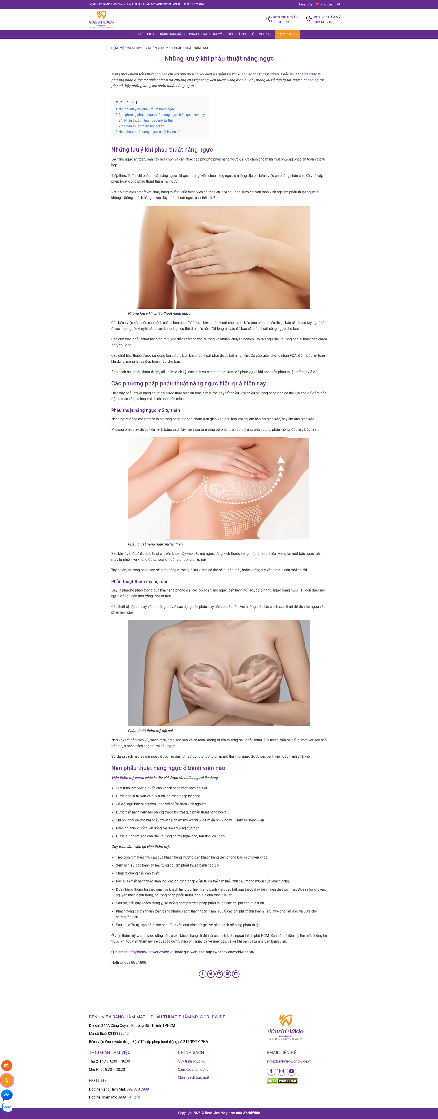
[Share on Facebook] (202, 974)
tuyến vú (141, 740)
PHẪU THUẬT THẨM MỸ (205, 34)
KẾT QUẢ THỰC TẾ (241, 34)
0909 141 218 (322, 22)
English (329, 4)
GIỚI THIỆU (146, 34)
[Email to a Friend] (219, 974)
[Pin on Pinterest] (227, 974)
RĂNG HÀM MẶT (171, 34)
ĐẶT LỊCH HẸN (287, 34)
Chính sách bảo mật (193, 1077)
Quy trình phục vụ (191, 1061)
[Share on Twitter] (211, 974)
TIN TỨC (263, 34)
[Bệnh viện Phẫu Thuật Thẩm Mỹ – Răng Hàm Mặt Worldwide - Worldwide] (110, 19)
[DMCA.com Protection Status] (282, 1080)
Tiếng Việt (305, 4)
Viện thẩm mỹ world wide (132, 777)
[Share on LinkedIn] (236, 974)
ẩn (133, 102)
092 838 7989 (282, 22)
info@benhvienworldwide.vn (151, 952)
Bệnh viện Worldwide (128, 48)
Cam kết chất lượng (193, 1069)
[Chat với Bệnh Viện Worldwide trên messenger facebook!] (7, 1095)
